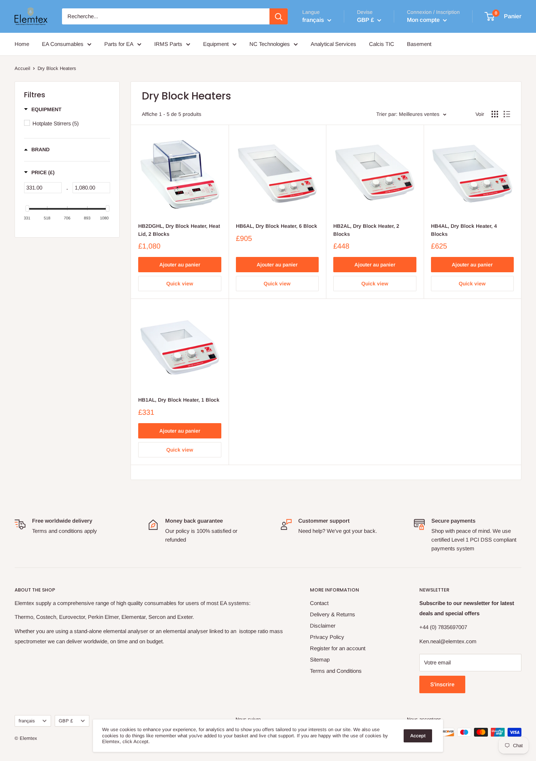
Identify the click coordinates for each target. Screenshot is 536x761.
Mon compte (424, 20)
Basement (419, 44)
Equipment (216, 44)
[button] (43, 109)
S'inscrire (442, 684)
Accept (418, 735)
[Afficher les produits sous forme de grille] (495, 114)
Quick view (179, 283)
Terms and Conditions (336, 671)
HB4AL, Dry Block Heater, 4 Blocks (464, 230)
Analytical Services (333, 44)
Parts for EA (118, 44)
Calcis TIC (381, 44)
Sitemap (320, 659)
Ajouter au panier (179, 265)
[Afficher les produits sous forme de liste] (507, 114)
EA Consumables (62, 44)
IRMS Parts (168, 44)
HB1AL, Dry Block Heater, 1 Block (179, 400)
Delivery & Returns (332, 614)
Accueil (22, 68)
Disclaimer (322, 626)
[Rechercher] (278, 16)
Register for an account (337, 648)
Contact (319, 603)
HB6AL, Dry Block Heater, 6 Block (276, 226)
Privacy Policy (327, 637)
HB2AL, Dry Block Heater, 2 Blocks (366, 230)
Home (22, 44)
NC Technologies (269, 44)
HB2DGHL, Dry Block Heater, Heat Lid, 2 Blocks (179, 230)
